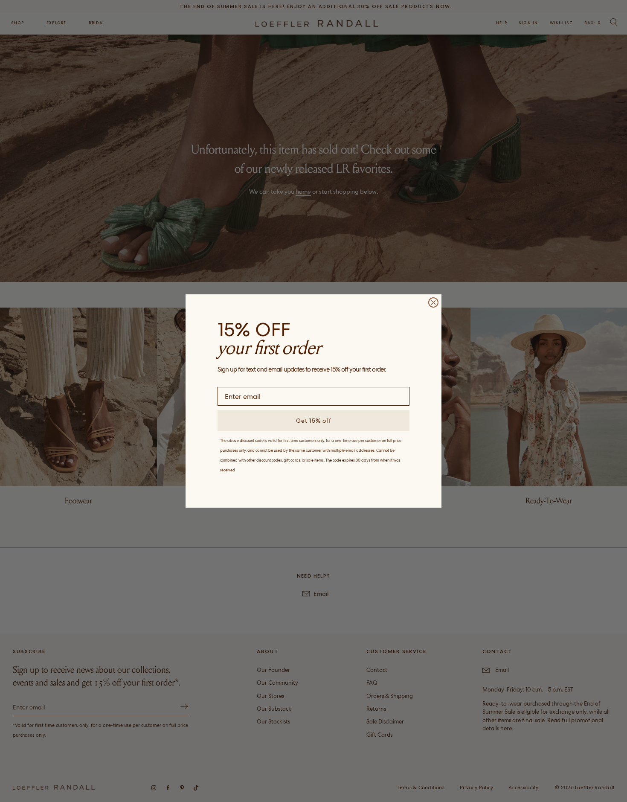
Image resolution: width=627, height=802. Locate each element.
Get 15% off (313, 420)
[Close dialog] (433, 302)
